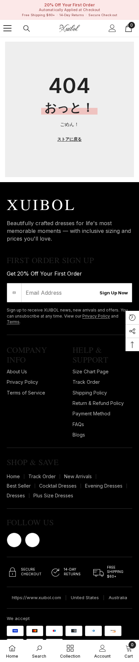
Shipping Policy (90, 393)
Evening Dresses (103, 486)
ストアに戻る (69, 138)
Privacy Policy (96, 316)
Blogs (79, 435)
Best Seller (19, 486)
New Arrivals (78, 476)
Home (13, 476)
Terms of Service (26, 393)
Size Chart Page (91, 371)
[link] (39, 651)
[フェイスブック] (14, 540)
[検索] (27, 29)
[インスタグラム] (32, 540)
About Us (17, 371)
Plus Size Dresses (53, 495)
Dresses (16, 495)
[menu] (7, 28)
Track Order (86, 382)
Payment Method (91, 413)
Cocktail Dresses (58, 486)
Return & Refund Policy (98, 403)
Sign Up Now (114, 292)
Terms (13, 321)
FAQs (78, 424)
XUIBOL (41, 204)
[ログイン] (112, 28)
